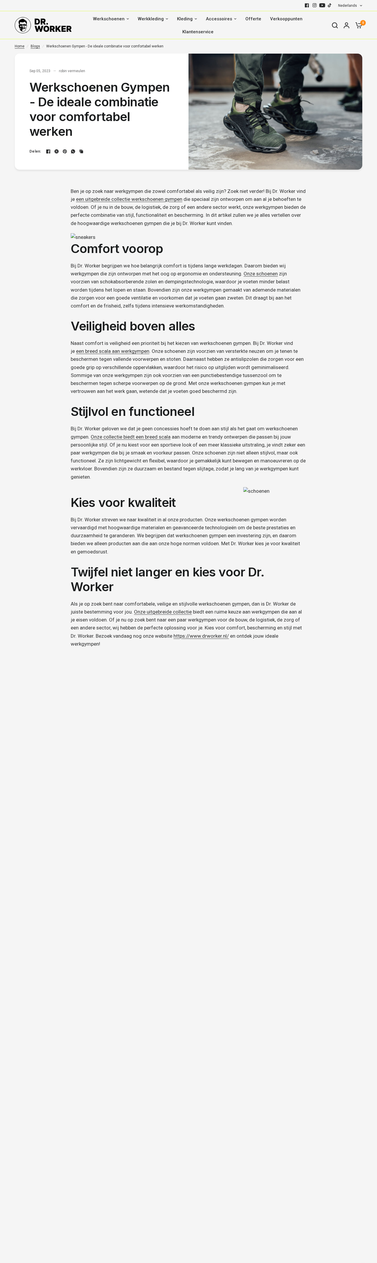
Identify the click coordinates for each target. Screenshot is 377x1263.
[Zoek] (335, 25)
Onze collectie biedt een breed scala (131, 437)
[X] (56, 151)
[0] (357, 25)
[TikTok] (330, 5)
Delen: (35, 151)
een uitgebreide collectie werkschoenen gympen (129, 199)
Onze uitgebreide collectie (163, 612)
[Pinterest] (64, 151)
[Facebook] (307, 5)
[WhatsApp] (73, 151)
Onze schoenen (261, 274)
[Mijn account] (346, 25)
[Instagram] (314, 5)
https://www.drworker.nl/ (201, 636)
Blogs (35, 46)
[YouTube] (322, 5)
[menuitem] (111, 18)
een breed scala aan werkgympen (112, 351)
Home (19, 46)
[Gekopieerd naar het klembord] (81, 151)
